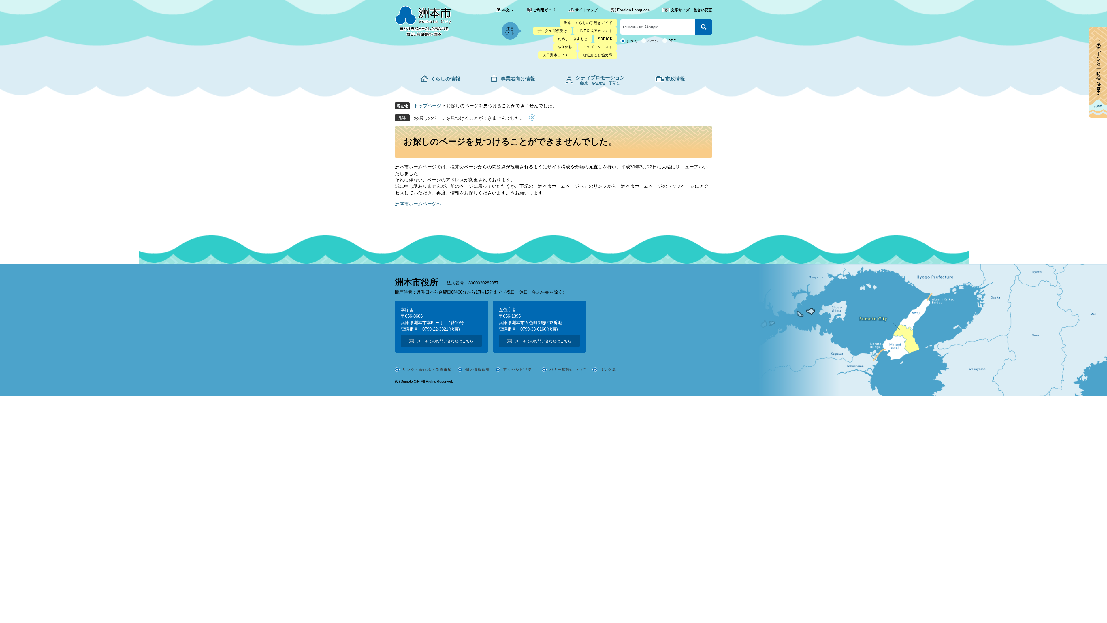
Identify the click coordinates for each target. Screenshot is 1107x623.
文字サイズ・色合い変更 (691, 10)
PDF (672, 41)
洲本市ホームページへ (418, 203)
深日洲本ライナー (558, 55)
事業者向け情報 (518, 79)
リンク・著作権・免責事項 (427, 369)
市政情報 (675, 79)
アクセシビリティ (519, 369)
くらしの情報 (445, 79)
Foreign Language (633, 10)
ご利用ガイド (544, 10)
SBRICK (605, 39)
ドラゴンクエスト (598, 47)
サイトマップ (586, 10)
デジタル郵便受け (552, 31)
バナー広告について (568, 369)
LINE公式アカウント (595, 31)
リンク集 (608, 369)
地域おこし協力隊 (598, 55)
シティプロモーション (600, 80)
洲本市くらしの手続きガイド (588, 23)
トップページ (427, 105)
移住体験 (565, 47)
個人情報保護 (477, 369)
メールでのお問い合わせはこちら (445, 341)
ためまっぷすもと (573, 39)
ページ (652, 41)
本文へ (507, 10)
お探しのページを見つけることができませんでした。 (469, 118)
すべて (631, 41)
